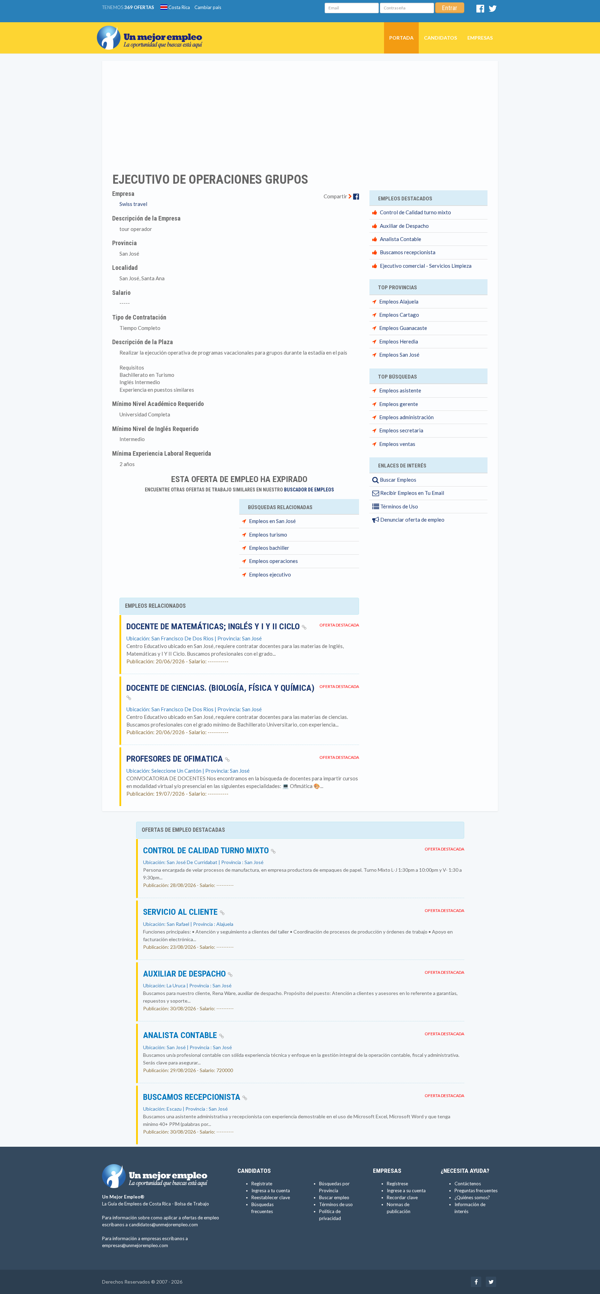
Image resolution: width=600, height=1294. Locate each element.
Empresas (480, 38)
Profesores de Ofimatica (175, 759)
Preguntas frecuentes (476, 1190)
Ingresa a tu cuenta (270, 1190)
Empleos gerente (398, 404)
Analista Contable (400, 239)
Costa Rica (178, 7)
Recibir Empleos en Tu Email (411, 493)
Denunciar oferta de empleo (411, 519)
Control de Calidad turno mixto (415, 212)
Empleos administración (406, 417)
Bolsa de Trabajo (192, 1203)
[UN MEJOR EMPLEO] (152, 31)
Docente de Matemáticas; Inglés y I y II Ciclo (214, 626)
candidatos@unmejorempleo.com (163, 1224)
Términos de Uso (398, 506)
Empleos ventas (397, 444)
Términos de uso (336, 1204)
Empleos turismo (268, 534)
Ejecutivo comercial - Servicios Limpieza (426, 266)
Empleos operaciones (273, 561)
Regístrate (261, 1183)
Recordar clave (402, 1197)
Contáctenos (468, 1183)
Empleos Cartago (399, 315)
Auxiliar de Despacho (404, 226)
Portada (401, 38)
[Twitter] (493, 10)
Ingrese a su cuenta (406, 1190)
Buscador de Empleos (309, 489)
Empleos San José (399, 354)
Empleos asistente (400, 390)
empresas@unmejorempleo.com (135, 1245)
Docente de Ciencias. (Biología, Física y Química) (220, 688)
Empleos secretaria (401, 430)
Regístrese (397, 1183)
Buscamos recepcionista (407, 252)
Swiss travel (133, 204)
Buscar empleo (334, 1197)
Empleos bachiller (269, 548)
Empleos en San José (272, 521)
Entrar (449, 7)
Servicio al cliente (181, 912)
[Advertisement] (300, 112)
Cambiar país (207, 7)
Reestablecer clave (270, 1197)
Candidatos (440, 38)
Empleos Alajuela (398, 301)
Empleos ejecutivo (270, 574)
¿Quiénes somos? (472, 1197)
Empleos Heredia (398, 341)
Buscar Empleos (397, 479)
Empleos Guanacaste (403, 328)
